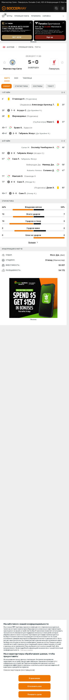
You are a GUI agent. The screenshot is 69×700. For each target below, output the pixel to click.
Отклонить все (34, 686)
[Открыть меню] (62, 8)
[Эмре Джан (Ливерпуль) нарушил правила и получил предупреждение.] (57, 187)
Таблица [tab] (27, 78)
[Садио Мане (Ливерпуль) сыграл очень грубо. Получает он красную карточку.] (57, 122)
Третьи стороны (26, 650)
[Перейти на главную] (16, 8)
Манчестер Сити (12, 68)
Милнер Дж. (48, 164)
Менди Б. (30, 182)
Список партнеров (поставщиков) (19, 670)
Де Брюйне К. (34, 110)
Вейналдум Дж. (33, 164)
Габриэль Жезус (29, 159)
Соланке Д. (48, 170)
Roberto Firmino (34, 170)
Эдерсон (28, 127)
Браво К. (18, 127)
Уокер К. (31, 193)
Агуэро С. (38, 153)
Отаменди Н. (30, 176)
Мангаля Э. (17, 176)
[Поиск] (56, 8)
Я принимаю (34, 678)
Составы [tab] (37, 86)
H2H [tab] (16, 78)
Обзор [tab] (6, 86)
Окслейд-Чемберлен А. (42, 147)
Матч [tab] (7, 78)
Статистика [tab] (21, 86)
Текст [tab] (50, 86)
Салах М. (25, 147)
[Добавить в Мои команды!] (4, 62)
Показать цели (34, 694)
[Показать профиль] (12, 62)
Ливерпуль (54, 68)
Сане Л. (16, 159)
